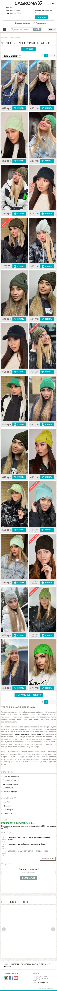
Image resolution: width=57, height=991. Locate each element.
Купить (20, 108)
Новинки (6, 806)
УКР (49, 4)
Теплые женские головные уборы (28, 734)
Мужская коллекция (11, 776)
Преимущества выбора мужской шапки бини (26, 844)
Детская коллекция (10, 784)
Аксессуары (8, 788)
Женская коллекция (11, 780)
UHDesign (49, 988)
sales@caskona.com (40, 983)
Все (4, 802)
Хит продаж (8, 810)
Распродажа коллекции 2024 (18, 823)
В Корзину (41, 17)
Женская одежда (10, 792)
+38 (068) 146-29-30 (13, 13)
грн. (51, 29)
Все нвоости (48, 858)
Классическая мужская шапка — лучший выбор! (28, 851)
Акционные (7, 814)
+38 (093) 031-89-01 (13, 10)
